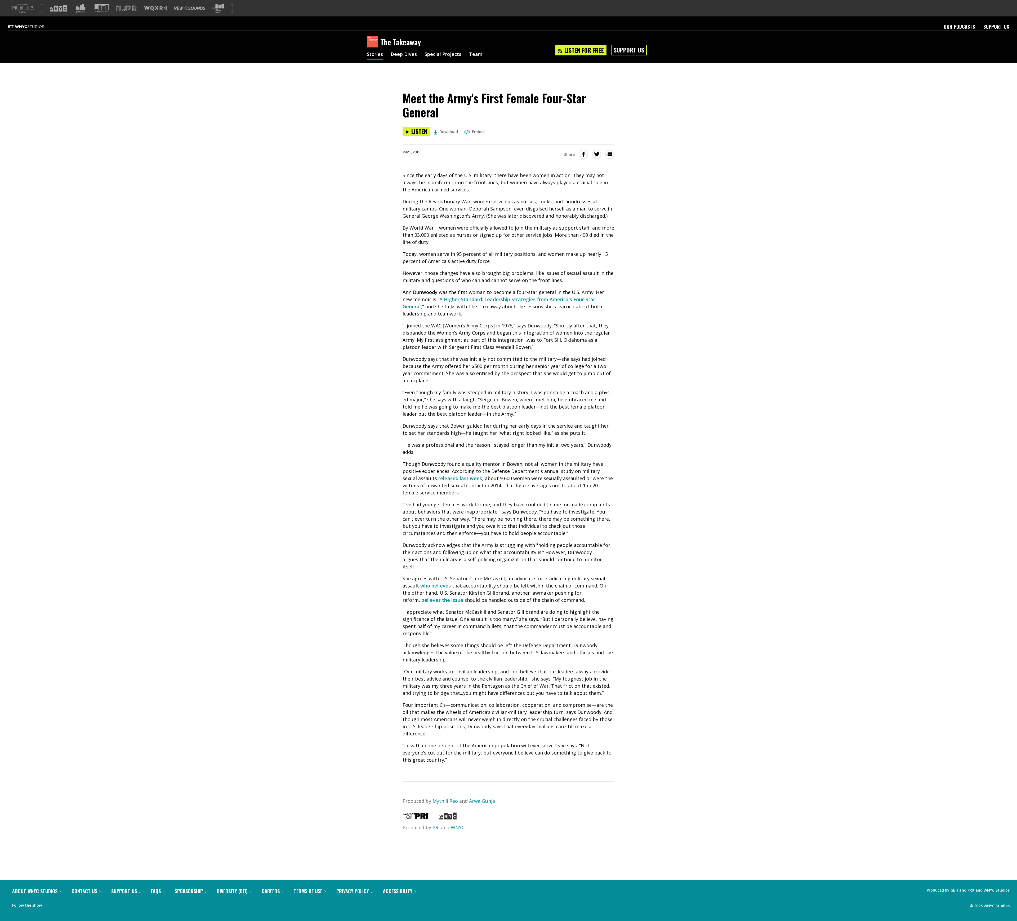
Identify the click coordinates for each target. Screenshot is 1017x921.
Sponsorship (189, 891)
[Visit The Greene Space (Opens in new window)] (218, 8)
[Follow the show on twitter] (59, 904)
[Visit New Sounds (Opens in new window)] (189, 8)
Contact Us (84, 891)
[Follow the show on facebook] (49, 904)
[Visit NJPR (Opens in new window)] (126, 8)
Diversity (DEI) (232, 891)
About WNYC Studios (34, 891)
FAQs (156, 891)
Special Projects (443, 54)
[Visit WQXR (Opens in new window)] (155, 8)
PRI (436, 827)
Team (476, 54)
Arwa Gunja (482, 801)
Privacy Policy (352, 891)
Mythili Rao (445, 801)
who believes (435, 585)
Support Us (996, 26)
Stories (375, 54)
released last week (460, 478)
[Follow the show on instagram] (70, 904)
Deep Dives (404, 54)
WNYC (458, 827)
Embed (478, 131)
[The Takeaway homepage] (373, 42)
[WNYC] (448, 817)
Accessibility (397, 891)
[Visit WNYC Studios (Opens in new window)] (102, 8)
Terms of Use (308, 891)
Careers (271, 891)
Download (448, 131)
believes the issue (442, 600)
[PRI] (416, 817)
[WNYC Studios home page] (32, 26)
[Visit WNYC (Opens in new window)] (58, 8)
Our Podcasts (959, 26)
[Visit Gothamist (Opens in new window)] (80, 8)
